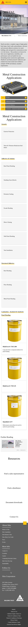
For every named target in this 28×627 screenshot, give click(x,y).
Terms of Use (14, 611)
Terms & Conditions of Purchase (14, 618)
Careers (4, 556)
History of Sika (5, 529)
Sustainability (5, 563)
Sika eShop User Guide (7, 537)
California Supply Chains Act (14, 613)
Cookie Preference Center (14, 622)
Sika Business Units (7, 534)
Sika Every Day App (7, 561)
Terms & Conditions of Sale (14, 616)
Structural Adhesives (7, 263)
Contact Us (5, 550)
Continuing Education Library (9, 558)
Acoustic (4, 124)
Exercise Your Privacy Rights (14, 624)
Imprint (13, 609)
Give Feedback (26, 559)
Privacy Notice (14, 620)
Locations (4, 553)
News (3, 539)
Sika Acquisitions (6, 532)
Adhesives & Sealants (8, 158)
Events (3, 542)
